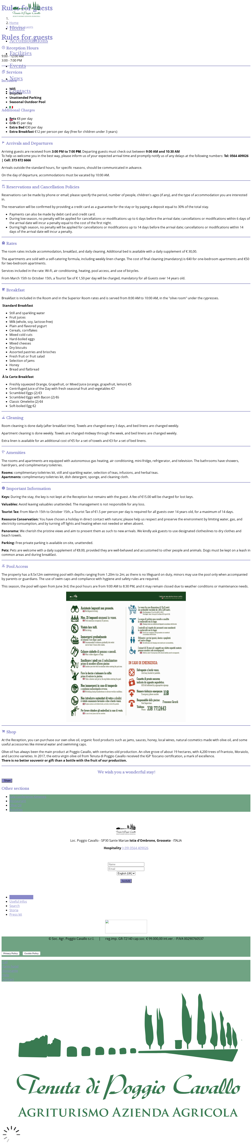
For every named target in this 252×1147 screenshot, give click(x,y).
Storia (13, 910)
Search (14, 906)
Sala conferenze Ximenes (27, 796)
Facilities (20, 53)
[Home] (26, 16)
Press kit (15, 914)
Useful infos (18, 901)
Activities (16, 809)
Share (7, 780)
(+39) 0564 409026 (135, 848)
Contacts (20, 91)
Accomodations (28, 40)
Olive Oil (15, 805)
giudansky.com (136, 946)
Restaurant (17, 801)
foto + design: (115, 946)
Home (17, 28)
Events (17, 66)
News (16, 78)
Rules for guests (21, 897)
